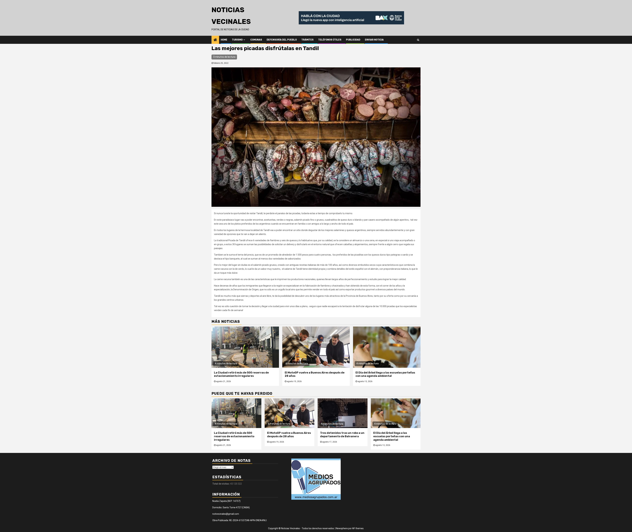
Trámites (307, 39)
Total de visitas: (221, 483)
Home (224, 39)
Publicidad (353, 39)
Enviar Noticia (374, 39)
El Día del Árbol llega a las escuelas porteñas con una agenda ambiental (385, 374)
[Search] (418, 40)
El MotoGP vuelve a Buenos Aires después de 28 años (289, 434)
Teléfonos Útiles (329, 39)
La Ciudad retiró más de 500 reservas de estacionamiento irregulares (241, 374)
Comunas (256, 39)
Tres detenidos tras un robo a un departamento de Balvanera (342, 434)
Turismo (237, 39)
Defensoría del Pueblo (282, 39)
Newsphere (342, 528)
